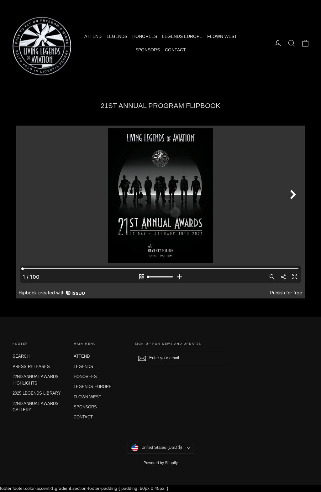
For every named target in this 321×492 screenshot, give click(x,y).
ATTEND (93, 36)
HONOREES (144, 36)
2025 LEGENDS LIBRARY (37, 393)
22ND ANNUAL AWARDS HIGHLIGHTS (36, 380)
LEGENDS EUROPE (182, 36)
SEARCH (21, 356)
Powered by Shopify (161, 463)
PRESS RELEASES (31, 366)
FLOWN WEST (222, 36)
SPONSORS (147, 49)
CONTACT (175, 49)
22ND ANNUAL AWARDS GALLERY (36, 406)
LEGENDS (117, 36)
